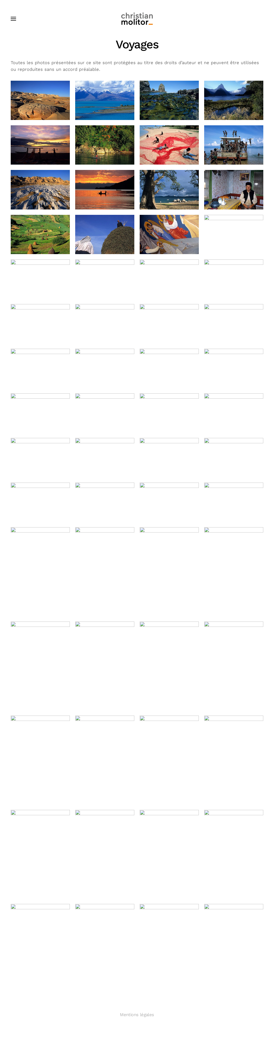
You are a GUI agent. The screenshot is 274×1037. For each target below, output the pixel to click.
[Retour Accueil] (137, 18)
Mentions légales (137, 1014)
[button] (13, 18)
